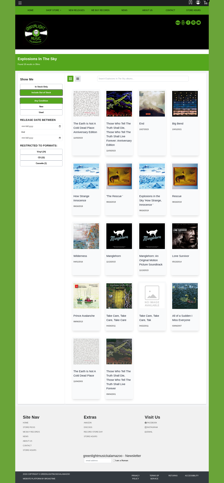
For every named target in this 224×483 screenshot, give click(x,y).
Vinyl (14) (41, 152)
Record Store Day (93, 432)
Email (150, 432)
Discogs (88, 427)
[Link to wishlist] (190, 3)
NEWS (124, 10)
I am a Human (121, 460)
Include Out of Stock (41, 92)
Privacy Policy (136, 477)
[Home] (36, 33)
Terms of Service (154, 477)
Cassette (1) (41, 163)
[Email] (198, 22)
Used (41, 112)
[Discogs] (177, 22)
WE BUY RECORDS (100, 10)
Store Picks (29, 427)
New (41, 106)
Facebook (152, 423)
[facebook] (188, 22)
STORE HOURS (193, 10)
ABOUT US (147, 10)
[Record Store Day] (183, 22)
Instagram (152, 427)
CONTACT (170, 10)
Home (25, 423)
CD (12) (41, 157)
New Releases (77, 10)
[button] (54, 10)
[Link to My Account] (198, 3)
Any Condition (41, 101)
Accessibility (192, 476)
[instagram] (193, 22)
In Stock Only (41, 87)
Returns (173, 476)
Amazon (88, 423)
